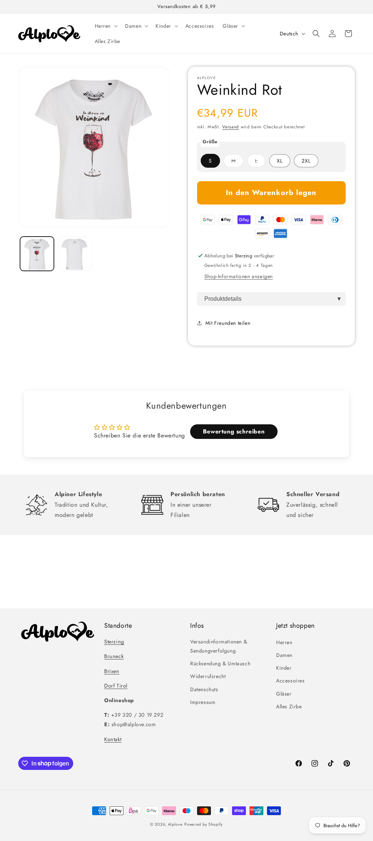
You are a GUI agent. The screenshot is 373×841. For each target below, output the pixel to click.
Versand (230, 127)
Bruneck (113, 656)
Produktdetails (223, 299)
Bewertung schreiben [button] (233, 431)
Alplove (175, 824)
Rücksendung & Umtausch (220, 663)
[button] (105, 26)
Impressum (202, 702)
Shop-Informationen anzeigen (238, 276)
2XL (306, 160)
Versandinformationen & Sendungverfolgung (218, 646)
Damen (284, 655)
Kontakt (112, 739)
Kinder (284, 667)
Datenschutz (204, 689)
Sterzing (114, 641)
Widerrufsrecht (207, 676)
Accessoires (290, 680)
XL (280, 160)
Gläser (284, 693)
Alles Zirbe (289, 706)
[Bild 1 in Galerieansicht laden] (37, 253)
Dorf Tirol (115, 685)
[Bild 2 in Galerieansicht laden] (74, 253)
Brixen (111, 671)
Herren (284, 642)
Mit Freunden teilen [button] (227, 323)
